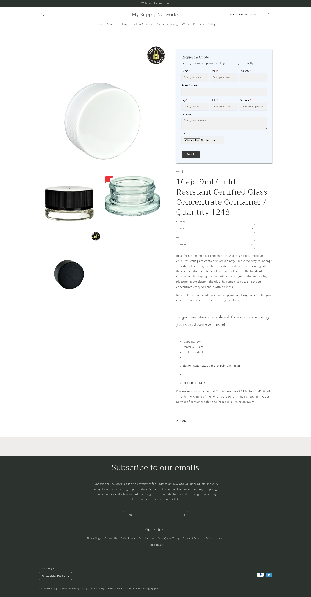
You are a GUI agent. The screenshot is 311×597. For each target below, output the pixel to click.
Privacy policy (115, 588)
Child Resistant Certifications (137, 538)
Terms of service (134, 588)
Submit (191, 154)
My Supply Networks (57, 589)
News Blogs (94, 538)
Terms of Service (192, 538)
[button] (42, 15)
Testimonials (155, 544)
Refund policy (214, 538)
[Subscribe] (184, 515)
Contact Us (110, 538)
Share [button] (183, 421)
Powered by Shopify (78, 589)
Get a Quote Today (168, 538)
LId (177, 237)
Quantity (180, 221)
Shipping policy (152, 588)
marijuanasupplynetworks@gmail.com (234, 295)
